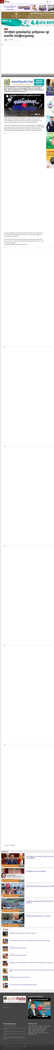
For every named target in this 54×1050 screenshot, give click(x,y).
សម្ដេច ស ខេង (40, 1032)
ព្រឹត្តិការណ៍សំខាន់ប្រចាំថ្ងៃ (6, 1046)
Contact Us (9, 1047)
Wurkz (13, 845)
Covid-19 (30, 1027)
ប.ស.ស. (36, 1034)
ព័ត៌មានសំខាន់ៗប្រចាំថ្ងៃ (43, 1029)
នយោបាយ (30, 1046)
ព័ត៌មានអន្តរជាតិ (25, 1046)
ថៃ (43, 1027)
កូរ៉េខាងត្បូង (47, 1032)
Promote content (46, 1046)
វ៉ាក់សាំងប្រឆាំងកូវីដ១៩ (31, 1032)
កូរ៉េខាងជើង (38, 1029)
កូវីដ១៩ (34, 1027)
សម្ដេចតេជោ (33, 1029)
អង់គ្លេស (36, 1032)
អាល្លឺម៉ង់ (46, 1027)
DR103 (11, 39)
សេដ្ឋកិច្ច (21, 1046)
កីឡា (4, 1047)
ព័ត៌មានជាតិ (17, 1046)
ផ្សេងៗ (21, 1047)
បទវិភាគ (41, 1027)
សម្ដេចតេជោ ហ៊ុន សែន (31, 1034)
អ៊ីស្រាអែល (30, 1029)
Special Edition (16, 1047)
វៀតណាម (37, 1027)
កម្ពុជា (44, 1032)
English (24, 1047)
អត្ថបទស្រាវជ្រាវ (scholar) (37, 1046)
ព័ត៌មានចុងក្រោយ (12, 1046)
